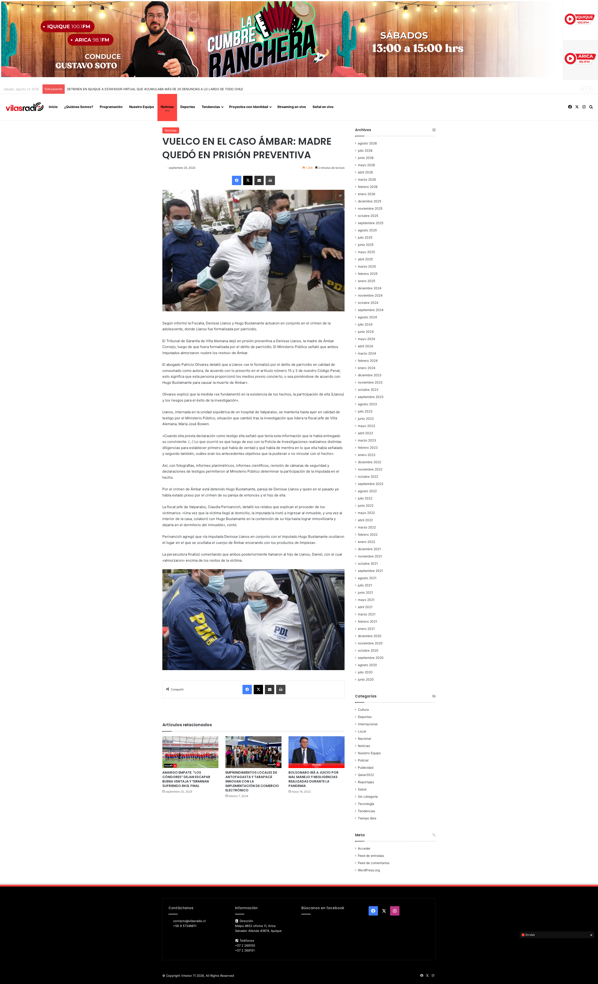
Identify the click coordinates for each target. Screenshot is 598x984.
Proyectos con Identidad (248, 107)
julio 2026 (365, 150)
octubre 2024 (368, 303)
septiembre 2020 (371, 658)
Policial (363, 760)
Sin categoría (368, 796)
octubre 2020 (368, 650)
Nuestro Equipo (141, 107)
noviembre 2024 (370, 295)
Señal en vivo (323, 107)
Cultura (363, 709)
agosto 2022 (367, 491)
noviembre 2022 (370, 469)
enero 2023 (366, 455)
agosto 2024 (367, 317)
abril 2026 (365, 172)
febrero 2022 (367, 534)
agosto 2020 (367, 665)
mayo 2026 (366, 165)
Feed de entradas (371, 856)
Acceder (364, 848)
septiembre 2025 (370, 223)
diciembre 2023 (369, 375)
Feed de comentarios (373, 863)
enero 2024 (366, 368)
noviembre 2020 (370, 643)
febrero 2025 (367, 274)
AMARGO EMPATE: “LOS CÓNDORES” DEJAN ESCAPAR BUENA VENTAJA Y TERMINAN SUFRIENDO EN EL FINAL (186, 779)
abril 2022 (365, 520)
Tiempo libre (367, 818)
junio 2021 (365, 592)
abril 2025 (365, 259)
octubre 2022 (368, 476)
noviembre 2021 (370, 556)
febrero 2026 (368, 187)
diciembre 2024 (369, 288)
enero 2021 (366, 629)
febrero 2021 (367, 621)
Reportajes (366, 782)
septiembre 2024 (371, 310)
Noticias (167, 107)
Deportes (187, 107)
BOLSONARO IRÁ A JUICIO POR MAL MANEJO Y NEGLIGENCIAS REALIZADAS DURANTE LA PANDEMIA (313, 779)
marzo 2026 (367, 179)
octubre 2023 (368, 389)
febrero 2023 (368, 447)
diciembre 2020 (369, 636)
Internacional (367, 724)
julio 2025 (365, 237)
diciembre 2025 (369, 201)
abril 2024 (365, 346)
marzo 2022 (367, 527)
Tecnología (366, 804)
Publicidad (365, 767)
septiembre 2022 (370, 484)
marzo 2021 (366, 614)
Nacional (364, 738)
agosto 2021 (367, 578)
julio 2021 (365, 585)
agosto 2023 (367, 404)
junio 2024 (366, 332)
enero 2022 (366, 542)
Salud (362, 789)
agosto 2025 (367, 230)
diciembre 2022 (369, 462)
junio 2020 (366, 679)
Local (362, 731)
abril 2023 (365, 433)
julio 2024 (365, 324)
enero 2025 (366, 281)
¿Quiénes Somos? (78, 107)
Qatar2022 (366, 775)
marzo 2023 (367, 440)
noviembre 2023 (370, 382)
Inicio (53, 107)
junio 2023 (366, 418)
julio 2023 (365, 411)
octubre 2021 (368, 563)
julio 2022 (365, 498)
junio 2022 (366, 505)
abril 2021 (365, 607)
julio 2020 (365, 672)
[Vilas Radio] (25, 107)
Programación (111, 107)
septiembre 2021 (370, 571)
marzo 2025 (367, 266)
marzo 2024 (367, 353)
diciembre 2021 (369, 549)
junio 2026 (366, 158)
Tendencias (211, 107)
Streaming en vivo (291, 107)
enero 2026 (366, 194)
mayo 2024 (366, 339)
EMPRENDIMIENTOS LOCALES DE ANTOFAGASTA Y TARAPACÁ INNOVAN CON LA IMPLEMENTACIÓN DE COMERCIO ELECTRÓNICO (252, 781)
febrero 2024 (368, 361)
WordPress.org (369, 870)
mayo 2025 (366, 252)
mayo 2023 (366, 426)
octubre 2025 (368, 216)
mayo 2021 (366, 600)
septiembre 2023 (371, 397)
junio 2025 (366, 245)
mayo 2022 (366, 513)
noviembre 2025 (370, 208)
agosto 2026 (367, 143)
